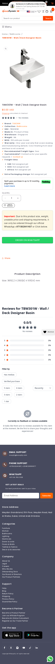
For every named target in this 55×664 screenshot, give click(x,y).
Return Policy (7, 593)
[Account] (43, 11)
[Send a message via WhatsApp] (50, 659)
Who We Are (7, 569)
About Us (6, 561)
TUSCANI (16, 123)
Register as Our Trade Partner (15, 621)
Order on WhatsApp (27, 240)
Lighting (5, 536)
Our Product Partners (11, 577)
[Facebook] (4, 647)
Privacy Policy (8, 599)
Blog (4, 591)
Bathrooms (15, 34)
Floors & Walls (8, 544)
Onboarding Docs (10, 571)
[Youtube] (23, 647)
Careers (5, 566)
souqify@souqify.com (18, 455)
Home (5, 34)
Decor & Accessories (11, 549)
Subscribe (46, 496)
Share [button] (7, 258)
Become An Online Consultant (15, 618)
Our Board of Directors (12, 574)
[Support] (46, 11)
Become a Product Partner (13, 613)
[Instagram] (17, 647)
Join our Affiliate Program (13, 615)
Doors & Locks (8, 541)
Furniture (6, 528)
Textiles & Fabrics (9, 547)
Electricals (6, 539)
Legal (4, 563)
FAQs (4, 588)
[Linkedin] (36, 647)
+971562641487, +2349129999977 (22, 466)
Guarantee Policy (9, 601)
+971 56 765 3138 (16, 477)
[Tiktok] (30, 647)
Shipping (5, 113)
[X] (11, 647)
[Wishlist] (39, 11)
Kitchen (5, 531)
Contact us (18, 157)
